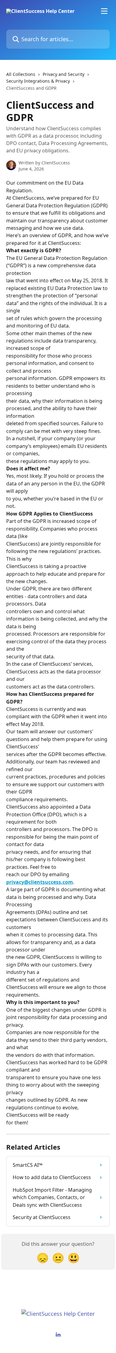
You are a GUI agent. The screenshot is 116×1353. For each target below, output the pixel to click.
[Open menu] (104, 11)
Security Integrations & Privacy (38, 81)
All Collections (20, 74)
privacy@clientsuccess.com (39, 882)
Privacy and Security (63, 74)
